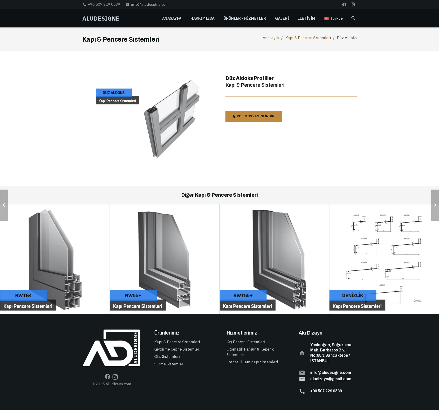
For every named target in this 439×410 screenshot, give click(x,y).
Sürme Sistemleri (169, 364)
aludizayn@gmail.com (330, 379)
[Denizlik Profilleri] (384, 259)
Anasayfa (271, 37)
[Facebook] (344, 4)
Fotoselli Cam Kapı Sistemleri (252, 361)
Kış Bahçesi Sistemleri (246, 341)
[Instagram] (352, 4)
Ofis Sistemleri (167, 356)
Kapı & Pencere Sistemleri (308, 37)
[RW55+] (164, 259)
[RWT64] (55, 259)
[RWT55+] (274, 259)
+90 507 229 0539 (326, 391)
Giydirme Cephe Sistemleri (177, 349)
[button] (269, 18)
